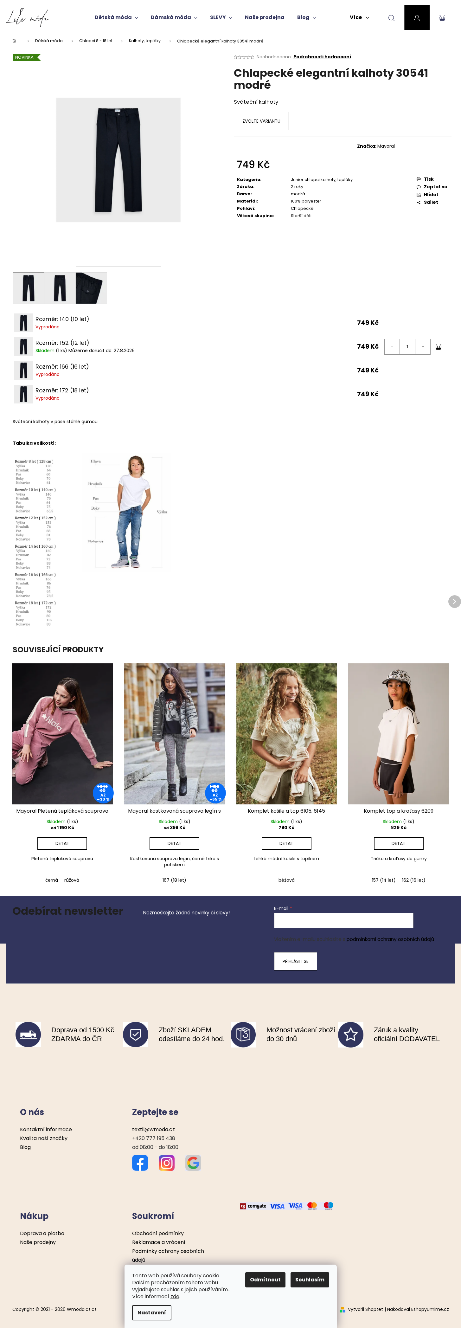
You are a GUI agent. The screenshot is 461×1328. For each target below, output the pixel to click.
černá (51, 880)
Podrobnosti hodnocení (322, 57)
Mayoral (386, 146)
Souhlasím (309, 1279)
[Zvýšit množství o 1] (422, 346)
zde (174, 1296)
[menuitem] (116, 17)
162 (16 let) (414, 880)
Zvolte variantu (261, 121)
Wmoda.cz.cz (82, 1309)
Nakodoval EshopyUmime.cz (418, 1309)
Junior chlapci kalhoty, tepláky (322, 180)
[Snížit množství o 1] (392, 346)
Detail (62, 843)
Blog (25, 1147)
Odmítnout (265, 1279)
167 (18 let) (174, 880)
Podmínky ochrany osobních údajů (168, 1255)
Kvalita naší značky (43, 1138)
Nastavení (152, 1312)
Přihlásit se (296, 961)
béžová (287, 880)
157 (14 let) (384, 880)
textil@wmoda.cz (153, 1129)
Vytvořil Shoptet (365, 1309)
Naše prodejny (38, 1242)
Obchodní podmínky (158, 1233)
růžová (71, 880)
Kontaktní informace (46, 1129)
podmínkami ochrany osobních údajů (390, 939)
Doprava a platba (42, 1233)
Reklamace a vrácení (158, 1242)
